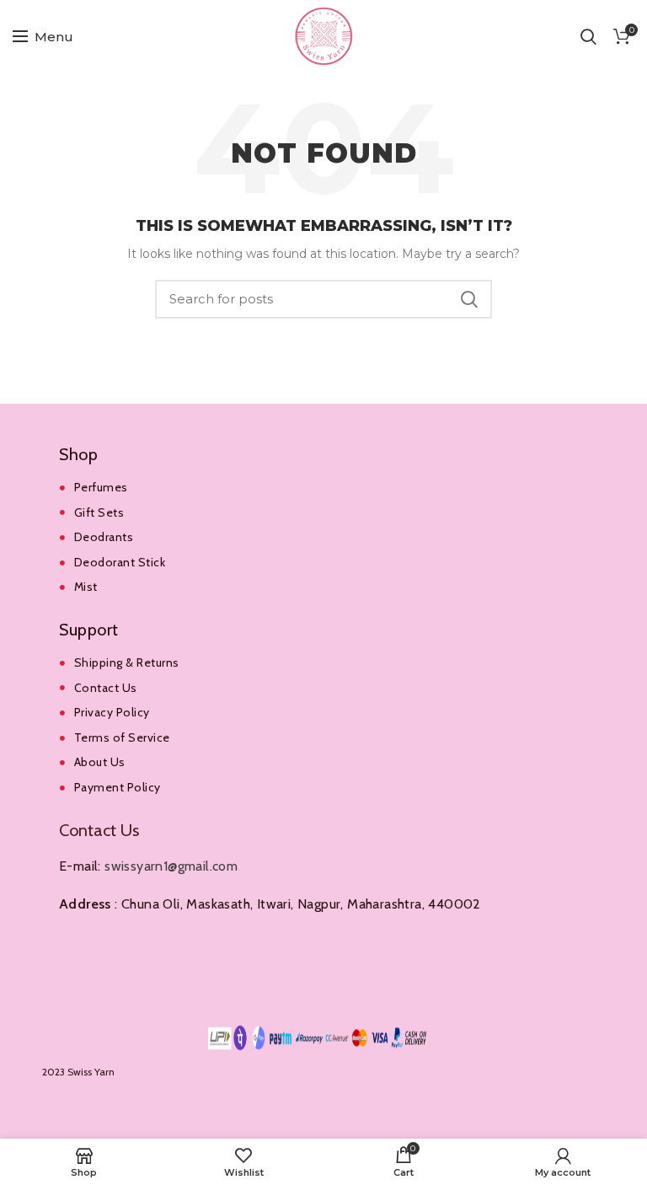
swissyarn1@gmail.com (171, 866)
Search (469, 299)
